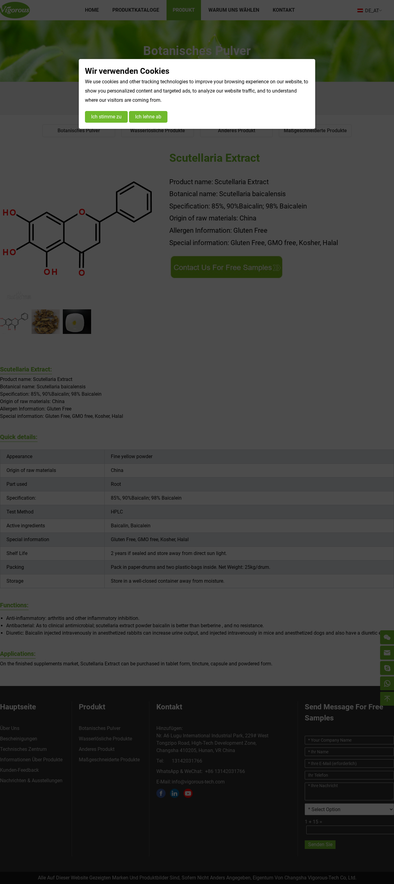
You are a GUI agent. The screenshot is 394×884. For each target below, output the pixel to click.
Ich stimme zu (106, 117)
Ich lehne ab (148, 117)
